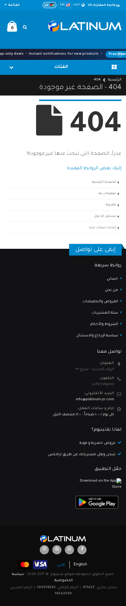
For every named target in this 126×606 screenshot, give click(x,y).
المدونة (111, 205)
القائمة (13, 5)
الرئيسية (114, 80)
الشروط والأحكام (104, 324)
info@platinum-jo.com (95, 400)
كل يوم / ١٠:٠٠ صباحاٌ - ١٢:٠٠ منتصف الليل (83, 415)
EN (62, 5)
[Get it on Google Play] (63, 502)
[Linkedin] (44, 549)
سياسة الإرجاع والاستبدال (97, 336)
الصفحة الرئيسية (104, 182)
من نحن (111, 290)
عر (47, 5)
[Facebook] (82, 549)
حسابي (112, 279)
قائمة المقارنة (102, 5)
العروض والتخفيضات (100, 302)
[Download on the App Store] (63, 484)
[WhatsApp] (69, 549)
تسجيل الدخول (105, 216)
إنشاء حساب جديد (102, 227)
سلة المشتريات (105, 313)
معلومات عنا (107, 193)
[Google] (56, 549)
